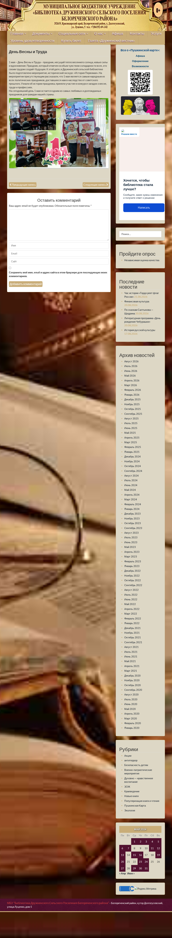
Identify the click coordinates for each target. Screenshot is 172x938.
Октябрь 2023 (132, 523)
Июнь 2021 (130, 656)
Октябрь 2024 (132, 465)
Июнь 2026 (130, 370)
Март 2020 (130, 718)
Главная (16, 33)
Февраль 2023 (132, 561)
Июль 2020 (130, 699)
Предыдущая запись (24, 184)
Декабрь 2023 (132, 513)
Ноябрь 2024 (132, 461)
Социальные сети (71, 33)
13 (122, 854)
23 (140, 861)
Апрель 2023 (131, 551)
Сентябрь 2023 (133, 527)
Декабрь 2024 (132, 456)
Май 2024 (130, 489)
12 (158, 848)
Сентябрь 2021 (133, 642)
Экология (129, 810)
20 (122, 861)
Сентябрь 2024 (133, 470)
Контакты (137, 33)
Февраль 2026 (132, 389)
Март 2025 (130, 442)
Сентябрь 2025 (133, 413)
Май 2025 (130, 432)
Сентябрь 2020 (133, 689)
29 (134, 868)
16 (140, 854)
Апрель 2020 (131, 713)
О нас (98, 33)
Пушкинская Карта (135, 805)
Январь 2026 (131, 394)
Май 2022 (130, 604)
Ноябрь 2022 (132, 575)
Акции (127, 755)
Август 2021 (131, 646)
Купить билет (71, 41)
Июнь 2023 (130, 542)
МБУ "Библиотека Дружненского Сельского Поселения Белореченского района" (58, 903)
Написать (144, 207)
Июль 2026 (130, 365)
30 (140, 868)
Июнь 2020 (130, 704)
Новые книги (131, 795)
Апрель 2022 (131, 608)
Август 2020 (131, 694)
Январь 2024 (131, 508)
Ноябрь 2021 (132, 632)
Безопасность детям (136, 764)
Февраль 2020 (132, 723)
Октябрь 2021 (132, 637)
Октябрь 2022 (132, 580)
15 (134, 854)
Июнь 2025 (130, 427)
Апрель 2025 (131, 437)
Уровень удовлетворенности (32, 41)
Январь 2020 (131, 727)
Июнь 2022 (130, 599)
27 (122, 868)
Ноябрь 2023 (132, 518)
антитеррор (130, 760)
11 (152, 848)
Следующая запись (94, 184)
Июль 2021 (130, 651)
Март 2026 (130, 385)
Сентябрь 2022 (133, 585)
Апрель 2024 (131, 494)
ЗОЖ (127, 786)
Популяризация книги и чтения (141, 800)
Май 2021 (130, 661)
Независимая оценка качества (141, 260)
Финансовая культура (136, 301)
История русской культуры (139, 329)
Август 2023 (131, 532)
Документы (41, 33)
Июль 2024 (130, 480)
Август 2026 (131, 361)
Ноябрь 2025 (132, 404)
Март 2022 (130, 613)
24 (146, 861)
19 (158, 854)
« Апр (122, 873)
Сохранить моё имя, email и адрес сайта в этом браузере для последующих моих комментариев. (58, 274)
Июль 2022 (130, 594)
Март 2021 (130, 670)
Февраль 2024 (132, 504)
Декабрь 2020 (132, 675)
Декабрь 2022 (132, 570)
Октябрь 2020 (132, 685)
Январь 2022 (131, 623)
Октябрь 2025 (132, 408)
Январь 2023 (131, 565)
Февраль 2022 (132, 618)
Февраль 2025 (132, 446)
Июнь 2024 (130, 485)
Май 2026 (130, 375)
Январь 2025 (131, 451)
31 (146, 868)
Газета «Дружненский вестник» (111, 41)
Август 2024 (131, 475)
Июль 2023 (130, 537)
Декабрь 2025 (132, 399)
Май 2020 (130, 708)
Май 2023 (130, 546)
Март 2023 (130, 556)
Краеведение (131, 791)
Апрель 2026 (131, 380)
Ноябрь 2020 (132, 680)
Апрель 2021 (131, 665)
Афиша (117, 33)
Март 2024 (130, 499)
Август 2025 (131, 418)
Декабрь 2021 (132, 627)
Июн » (131, 873)
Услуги (156, 33)
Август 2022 (131, 589)
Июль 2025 (130, 423)
